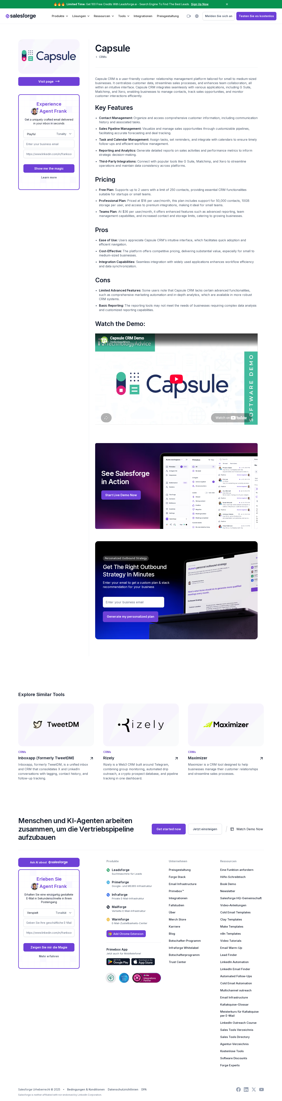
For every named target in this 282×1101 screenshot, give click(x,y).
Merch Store (177, 919)
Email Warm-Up (231, 948)
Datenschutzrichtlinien (123, 1089)
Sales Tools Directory (235, 1037)
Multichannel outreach (235, 990)
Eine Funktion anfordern (236, 870)
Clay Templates (231, 919)
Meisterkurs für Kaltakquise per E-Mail (239, 1013)
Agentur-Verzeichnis (234, 1044)
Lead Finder (228, 955)
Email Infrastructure (182, 884)
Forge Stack (177, 877)
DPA (144, 1089)
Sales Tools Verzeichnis (236, 1030)
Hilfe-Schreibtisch (233, 877)
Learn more (49, 177)
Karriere (174, 926)
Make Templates (231, 926)
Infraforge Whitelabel (184, 948)
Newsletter (227, 891)
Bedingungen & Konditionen (86, 1089)
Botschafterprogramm (184, 955)
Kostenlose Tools (232, 1051)
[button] (59, 16)
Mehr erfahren (49, 956)
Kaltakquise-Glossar (234, 1004)
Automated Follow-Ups (236, 976)
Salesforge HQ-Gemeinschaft (241, 898)
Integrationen (143, 16)
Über (172, 912)
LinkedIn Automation (234, 962)
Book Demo (228, 884)
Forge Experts (230, 1065)
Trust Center (177, 962)
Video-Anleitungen (233, 905)
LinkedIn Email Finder (235, 969)
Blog (172, 933)
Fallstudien (176, 905)
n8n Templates (230, 933)
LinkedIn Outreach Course (238, 1023)
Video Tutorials (230, 941)
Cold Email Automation (236, 983)
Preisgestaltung (168, 16)
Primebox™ (176, 891)
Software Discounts (233, 1058)
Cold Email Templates (235, 912)
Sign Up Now (200, 4)
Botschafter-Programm (185, 941)
